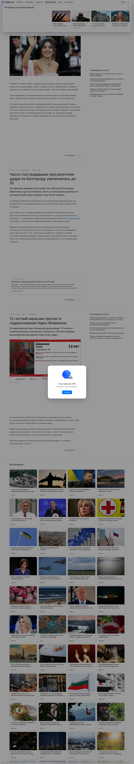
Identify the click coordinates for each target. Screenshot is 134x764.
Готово (67, 392)
